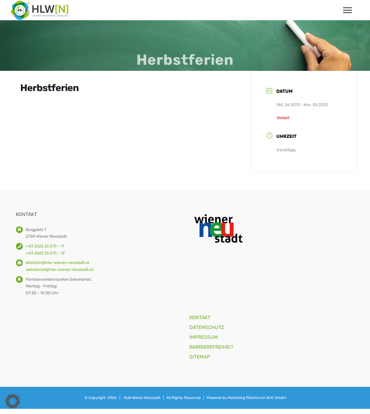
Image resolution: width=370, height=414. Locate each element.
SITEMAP (199, 357)
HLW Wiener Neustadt (142, 397)
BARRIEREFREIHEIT (211, 347)
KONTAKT (199, 317)
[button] (12, 401)
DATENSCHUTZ (206, 327)
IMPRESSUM (203, 337)
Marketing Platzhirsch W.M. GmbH (257, 397)
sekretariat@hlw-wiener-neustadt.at (59, 269)
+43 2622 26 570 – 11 (45, 246)
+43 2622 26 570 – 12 (45, 253)
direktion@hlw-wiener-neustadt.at (57, 262)
